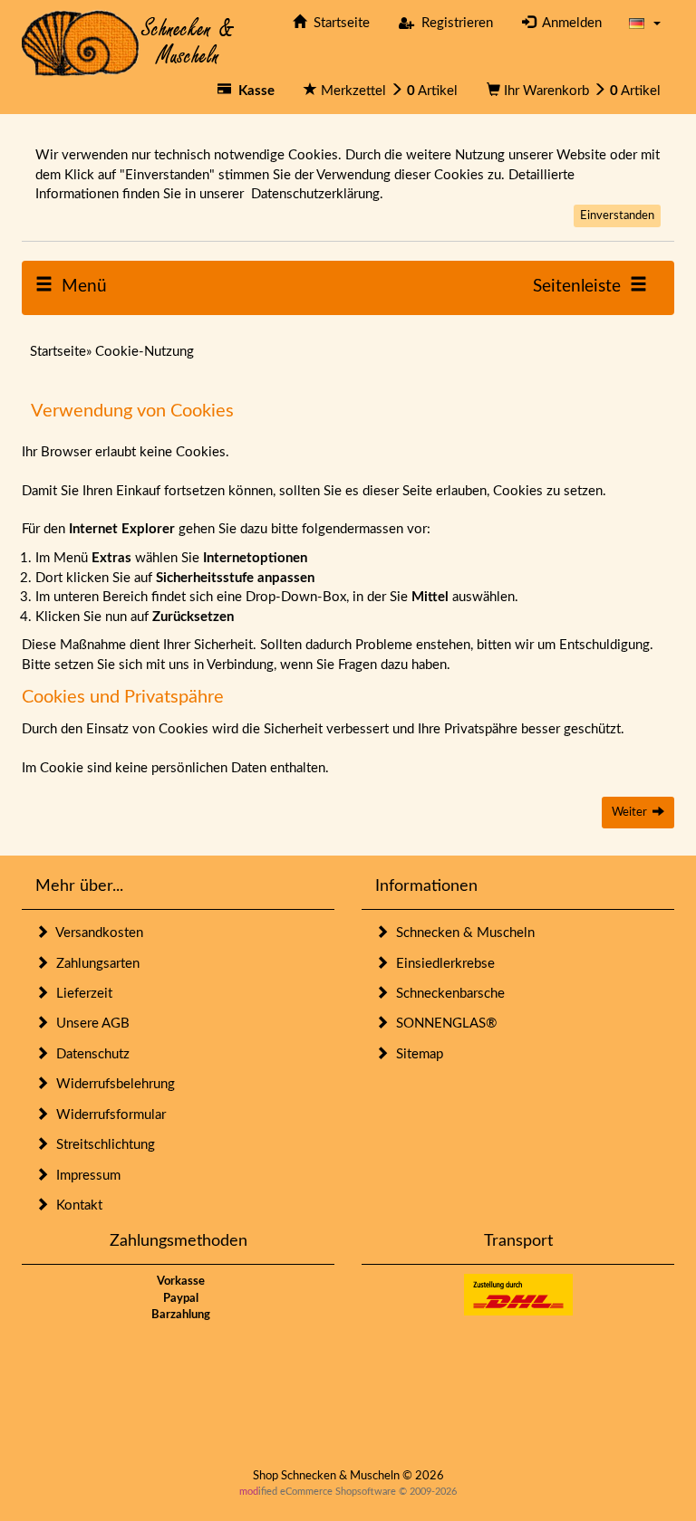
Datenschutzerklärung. (317, 194)
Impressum (85, 1175)
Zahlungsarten (94, 964)
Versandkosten (96, 933)
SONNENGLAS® (443, 1023)
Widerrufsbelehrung (112, 1084)
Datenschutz (89, 1054)
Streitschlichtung (102, 1145)
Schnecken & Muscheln (462, 933)
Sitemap (416, 1054)
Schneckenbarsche (447, 993)
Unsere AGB (89, 1023)
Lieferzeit (80, 993)
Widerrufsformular (107, 1115)
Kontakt (75, 1205)
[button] (644, 23)
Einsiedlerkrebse (442, 964)
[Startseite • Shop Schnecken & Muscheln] (128, 42)
